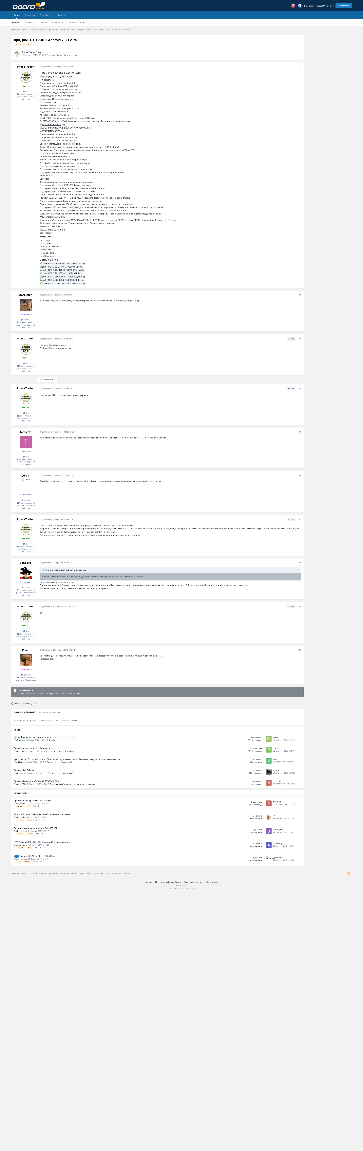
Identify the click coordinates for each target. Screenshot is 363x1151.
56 (72, 737)
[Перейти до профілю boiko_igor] (269, 831)
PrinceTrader (35, 52)
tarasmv (25, 432)
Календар (29, 22)
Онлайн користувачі (77, 22)
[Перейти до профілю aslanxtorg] (269, 845)
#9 (300, 606)
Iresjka (20, 773)
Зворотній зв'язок (193, 882)
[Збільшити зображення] (56, 76)
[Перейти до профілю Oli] (269, 817)
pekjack (20, 817)
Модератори (57, 22)
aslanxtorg (22, 845)
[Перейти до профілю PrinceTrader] (17, 53)
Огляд (17, 15)
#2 (300, 295)
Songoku (25, 562)
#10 (299, 650)
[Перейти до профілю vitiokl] (269, 761)
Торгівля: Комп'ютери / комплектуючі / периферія (72, 784)
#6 (300, 475)
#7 (300, 519)
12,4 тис (27, 675)
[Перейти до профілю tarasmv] (26, 442)
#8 (300, 562)
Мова (148, 882)
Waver (276, 737)
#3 (300, 339)
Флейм (52, 740)
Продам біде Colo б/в (24, 770)
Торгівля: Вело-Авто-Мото (62, 751)
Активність (45, 15)
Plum (25, 650)
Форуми (16, 22)
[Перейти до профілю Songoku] (26, 572)
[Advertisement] (329, 53)
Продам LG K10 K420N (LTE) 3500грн (37, 856)
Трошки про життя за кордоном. (36, 737)
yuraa (25, 475)
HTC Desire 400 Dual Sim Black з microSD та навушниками (42, 842)
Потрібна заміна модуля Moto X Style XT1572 (35, 828)
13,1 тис (26, 320)
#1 (300, 66)
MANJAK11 (25, 294)
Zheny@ (21, 740)
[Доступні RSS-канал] (349, 874)
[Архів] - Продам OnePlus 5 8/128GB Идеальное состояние (42, 814)
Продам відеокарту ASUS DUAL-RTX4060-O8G (36, 781)
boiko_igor (21, 831)
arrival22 (21, 803)
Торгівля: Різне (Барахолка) (59, 762)
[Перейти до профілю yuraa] (26, 485)
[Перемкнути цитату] (43, 570)
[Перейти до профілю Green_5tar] (269, 859)
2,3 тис (26, 500)
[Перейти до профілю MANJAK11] (26, 305)
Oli (274, 816)
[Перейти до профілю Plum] (26, 660)
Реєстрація (343, 6)
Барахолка (30, 15)
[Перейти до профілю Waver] (269, 739)
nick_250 (21, 784)
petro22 (20, 751)
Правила (43, 22)
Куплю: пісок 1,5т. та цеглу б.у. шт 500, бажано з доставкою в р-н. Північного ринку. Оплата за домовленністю (67, 759)
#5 (300, 432)
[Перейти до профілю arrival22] (269, 803)
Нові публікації (61, 15)
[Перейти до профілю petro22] (269, 750)
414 (27, 91)
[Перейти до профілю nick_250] (269, 783)
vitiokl (19, 762)
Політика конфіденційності (168, 882)
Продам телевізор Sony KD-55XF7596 (32, 800)
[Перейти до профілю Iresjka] (269, 772)
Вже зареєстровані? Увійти (318, 6)
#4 (300, 388)
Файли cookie (211, 882)
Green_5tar (22, 859)
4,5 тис (26, 587)
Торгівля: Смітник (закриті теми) (62, 55)
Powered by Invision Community (181, 888)
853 (27, 457)
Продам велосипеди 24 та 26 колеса (32, 748)
